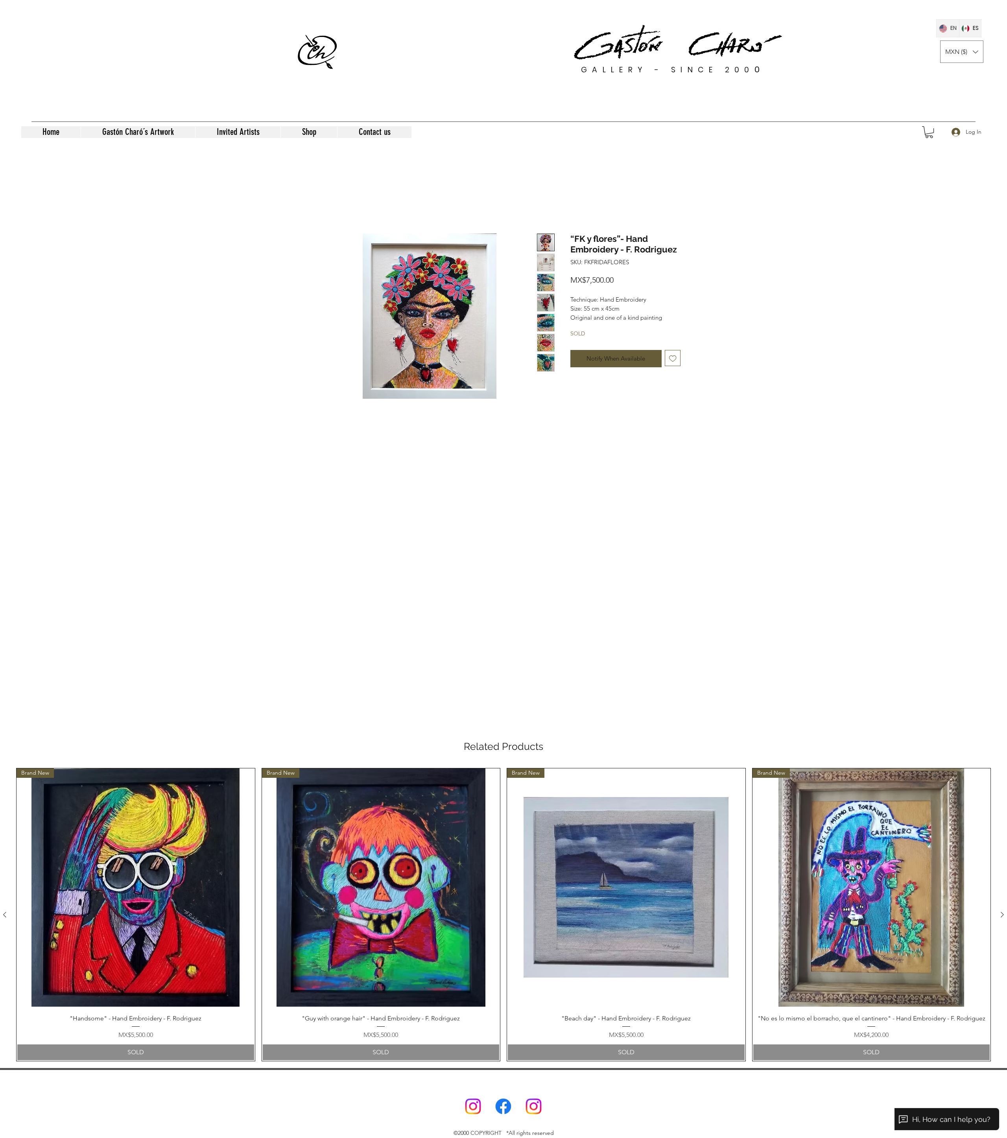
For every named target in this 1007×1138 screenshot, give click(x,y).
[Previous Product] (4, 914)
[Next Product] (1002, 914)
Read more (584, 326)
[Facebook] (503, 1106)
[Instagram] (473, 1106)
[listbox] (961, 52)
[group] (503, 914)
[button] (961, 52)
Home (335, 204)
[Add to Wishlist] (673, 367)
